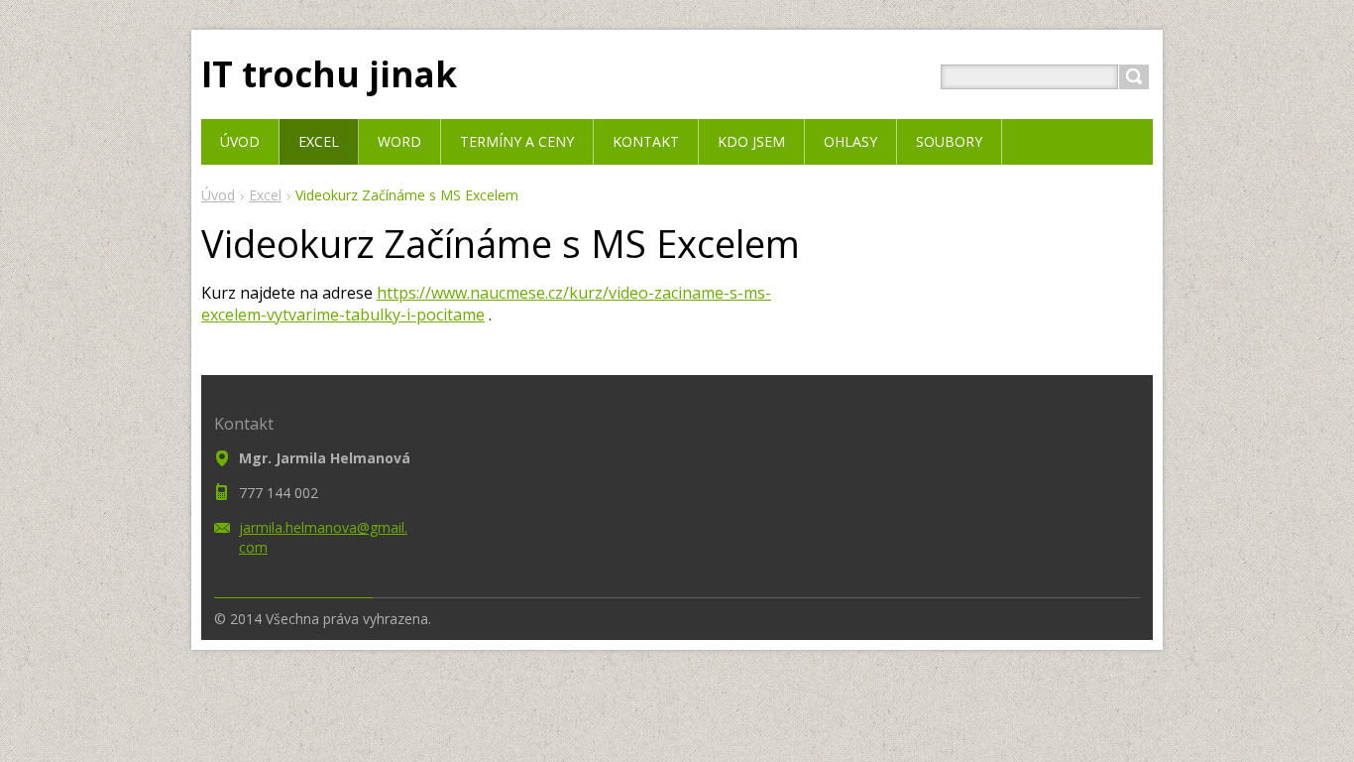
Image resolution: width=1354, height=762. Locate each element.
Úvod (218, 195)
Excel (265, 195)
